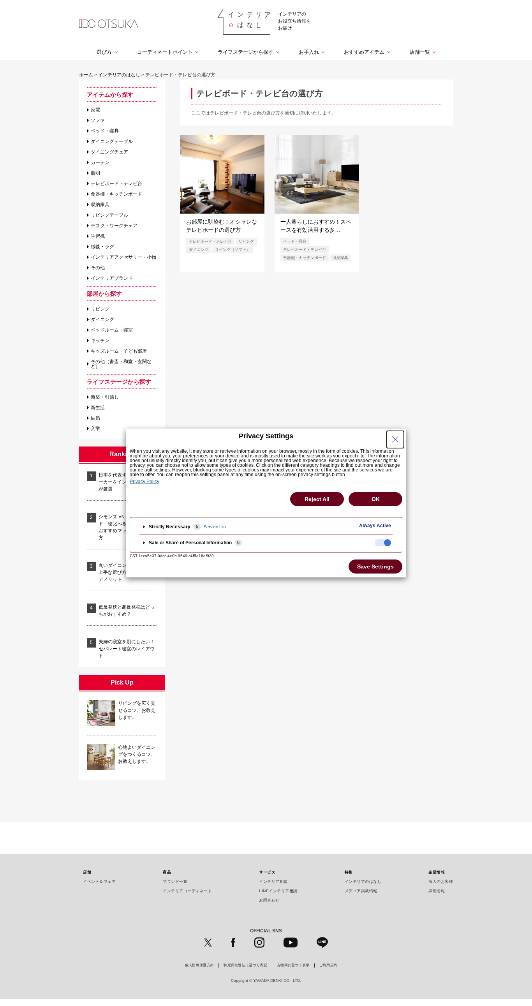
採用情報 (436, 891)
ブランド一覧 (175, 881)
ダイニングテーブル (112, 141)
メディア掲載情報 (361, 891)
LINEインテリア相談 (278, 891)
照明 (95, 173)
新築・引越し (105, 397)
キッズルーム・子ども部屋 (119, 351)
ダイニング (102, 319)
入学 (95, 428)
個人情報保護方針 (199, 965)
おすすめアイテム (364, 52)
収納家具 (100, 204)
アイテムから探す (110, 94)
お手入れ (309, 52)
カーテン (100, 162)
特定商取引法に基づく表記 (245, 965)
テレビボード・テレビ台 (116, 183)
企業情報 (436, 872)
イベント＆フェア (99, 881)
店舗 (87, 872)
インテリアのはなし (363, 881)
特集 (349, 872)
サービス (267, 872)
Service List (215, 526)
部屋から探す (104, 293)
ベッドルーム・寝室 (112, 330)
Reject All (317, 499)
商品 (167, 872)
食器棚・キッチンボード (116, 194)
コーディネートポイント (165, 52)
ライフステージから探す (245, 52)
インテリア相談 (273, 881)
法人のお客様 (440, 881)
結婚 (95, 418)
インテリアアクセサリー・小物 (123, 257)
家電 (95, 110)
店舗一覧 (420, 52)
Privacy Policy (144, 481)
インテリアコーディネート (187, 891)
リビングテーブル (109, 215)
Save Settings (375, 566)
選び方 (104, 52)
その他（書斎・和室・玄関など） (121, 364)
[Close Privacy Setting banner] (395, 439)
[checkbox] (383, 542)
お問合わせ (269, 900)
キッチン (100, 340)
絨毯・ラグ (102, 246)
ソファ (98, 120)
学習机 (98, 236)
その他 (98, 267)
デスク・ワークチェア (114, 225)
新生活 (98, 407)
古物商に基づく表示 (293, 965)
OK (376, 499)
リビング (100, 309)
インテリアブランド (112, 278)
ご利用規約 (328, 965)
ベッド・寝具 (105, 131)
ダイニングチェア (109, 152)
